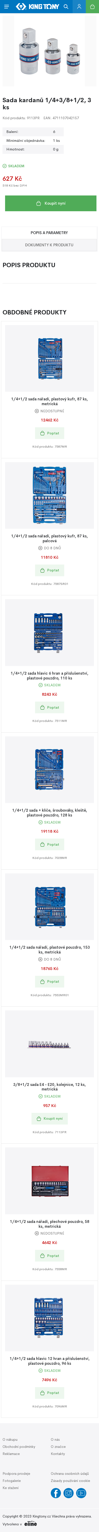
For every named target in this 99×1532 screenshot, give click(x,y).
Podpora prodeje (16, 1473)
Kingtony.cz (41, 1516)
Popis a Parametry (49, 232)
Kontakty (58, 1453)
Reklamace (11, 1453)
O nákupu (10, 1439)
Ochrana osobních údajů (70, 1473)
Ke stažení (11, 1487)
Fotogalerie (12, 1480)
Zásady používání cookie (70, 1480)
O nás (55, 1439)
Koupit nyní (55, 203)
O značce (58, 1446)
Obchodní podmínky (19, 1446)
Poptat (53, 433)
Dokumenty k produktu (49, 244)
